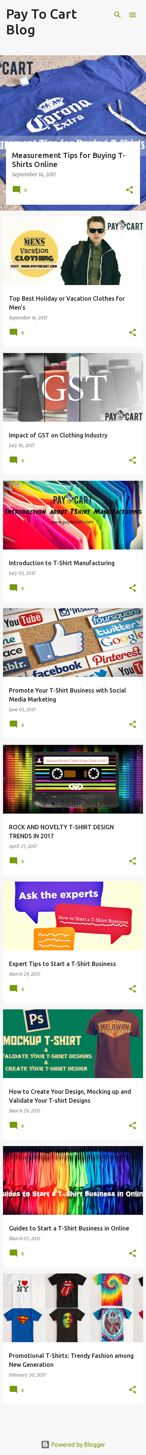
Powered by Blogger (77, 1444)
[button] (129, 190)
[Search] (117, 15)
